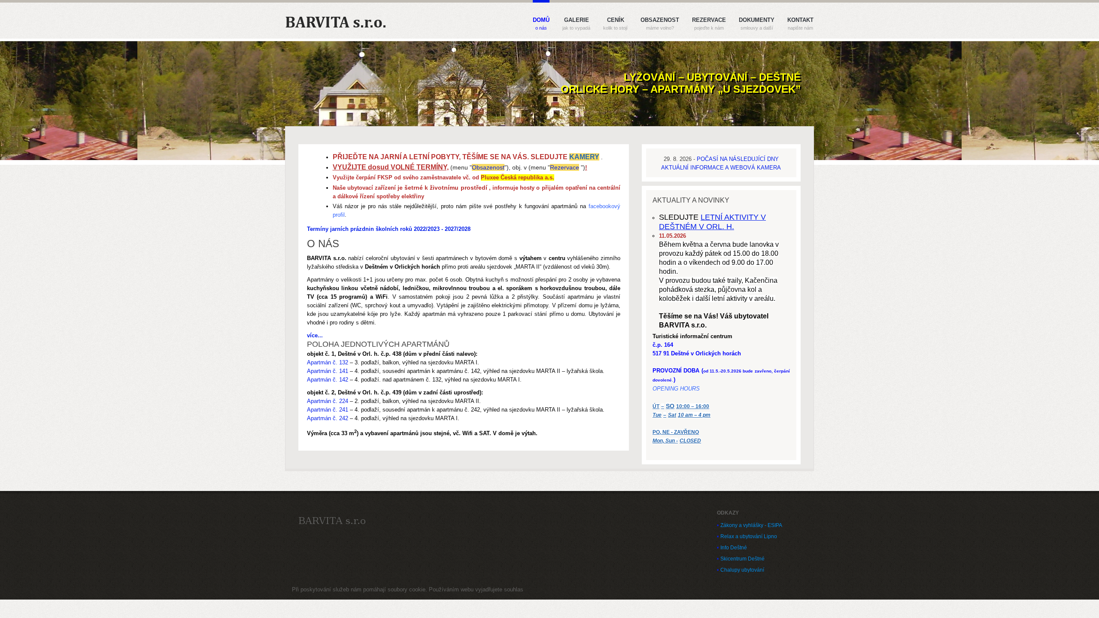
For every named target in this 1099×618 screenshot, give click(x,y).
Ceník (615, 23)
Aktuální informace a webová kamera (721, 167)
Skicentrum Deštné (742, 559)
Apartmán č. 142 (327, 379)
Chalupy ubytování (742, 570)
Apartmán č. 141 (327, 371)
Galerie (576, 23)
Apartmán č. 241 (327, 409)
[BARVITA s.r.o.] (332, 520)
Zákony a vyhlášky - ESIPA (751, 525)
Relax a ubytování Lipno (748, 536)
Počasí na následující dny (738, 159)
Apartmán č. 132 (327, 362)
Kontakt (800, 23)
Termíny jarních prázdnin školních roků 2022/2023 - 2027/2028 (389, 229)
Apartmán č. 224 (327, 401)
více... (315, 335)
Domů (541, 23)
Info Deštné (733, 548)
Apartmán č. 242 (327, 418)
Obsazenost (660, 23)
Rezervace (709, 23)
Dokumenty (756, 23)
